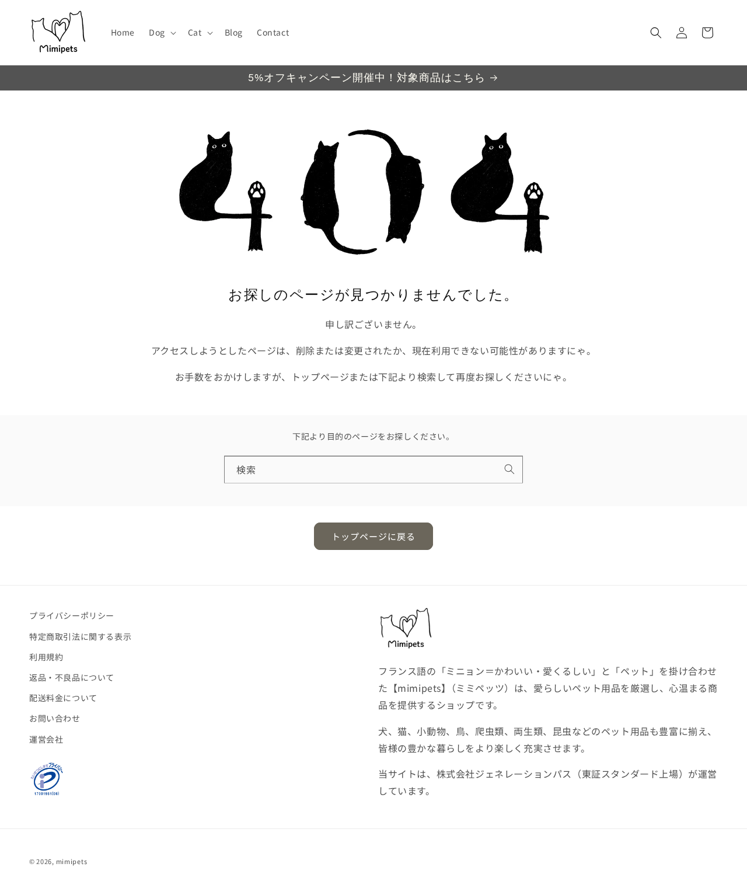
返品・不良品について (71, 677)
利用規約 (46, 657)
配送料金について (63, 698)
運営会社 (46, 739)
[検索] (509, 469)
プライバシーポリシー (71, 615)
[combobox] (373, 470)
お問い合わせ (55, 718)
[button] (161, 32)
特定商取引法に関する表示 (80, 636)
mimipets (72, 861)
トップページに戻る (373, 536)
